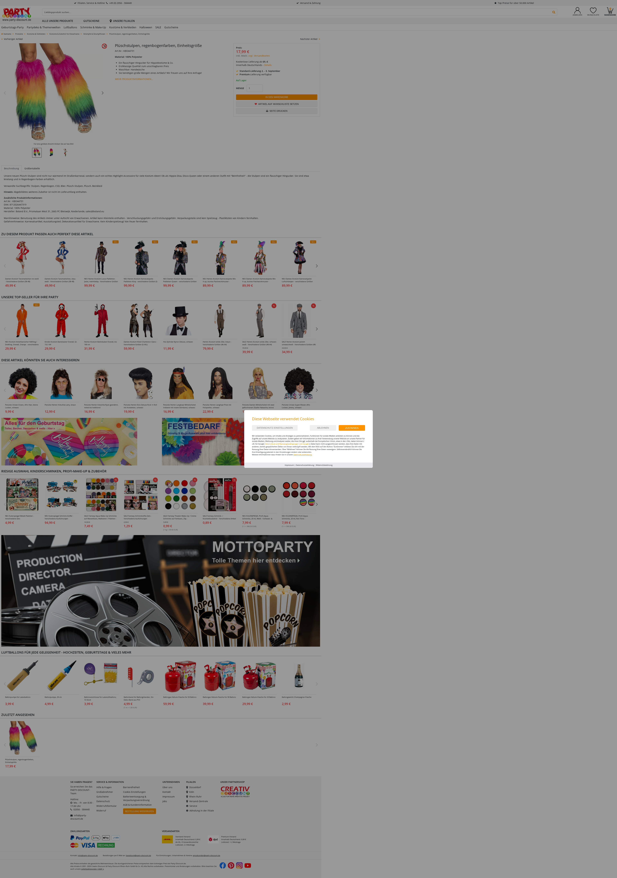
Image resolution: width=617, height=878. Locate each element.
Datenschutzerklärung (305, 465)
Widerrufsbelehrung (324, 465)
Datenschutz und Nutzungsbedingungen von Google (287, 444)
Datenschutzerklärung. (302, 454)
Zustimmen (352, 427)
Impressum (289, 465)
